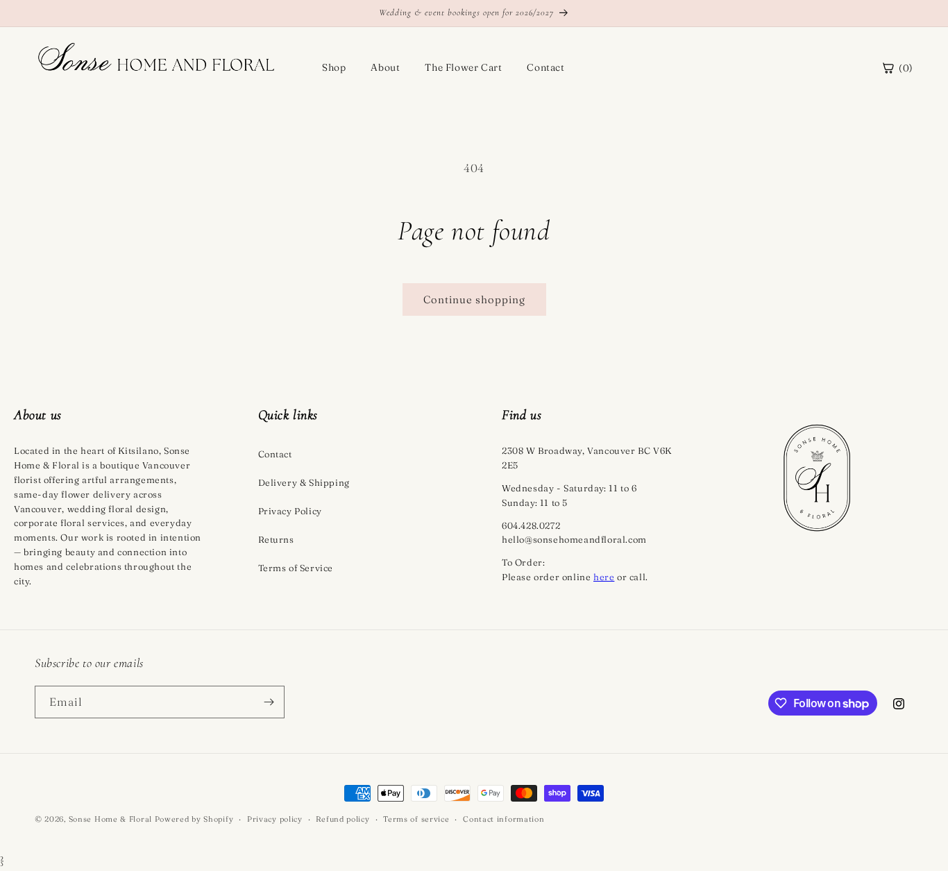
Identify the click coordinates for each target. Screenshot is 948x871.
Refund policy (342, 819)
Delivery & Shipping (304, 482)
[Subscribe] (268, 702)
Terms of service (416, 819)
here (603, 576)
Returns (276, 539)
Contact (545, 67)
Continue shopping (474, 299)
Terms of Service (296, 567)
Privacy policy (275, 819)
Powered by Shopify (194, 819)
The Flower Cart (463, 67)
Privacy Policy (290, 510)
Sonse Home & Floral (110, 819)
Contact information (503, 819)
